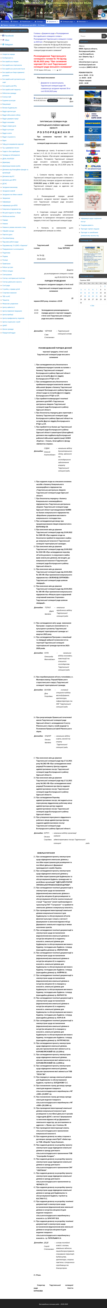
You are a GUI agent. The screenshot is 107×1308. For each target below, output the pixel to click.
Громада (40, 21)
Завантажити (52, 100)
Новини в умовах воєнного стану (14, 227)
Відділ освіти (7, 133)
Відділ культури (8, 129)
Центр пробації (7, 314)
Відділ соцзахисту (9, 137)
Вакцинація (6, 104)
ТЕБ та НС (6, 296)
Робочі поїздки (7, 271)
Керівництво (26, 21)
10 (81, 293)
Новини (15, 21)
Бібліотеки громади (9, 93)
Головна (6, 21)
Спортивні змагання (9, 293)
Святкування (7, 274)
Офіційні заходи (8, 231)
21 (96, 296)
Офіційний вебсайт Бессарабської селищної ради (53, 2)
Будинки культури (8, 100)
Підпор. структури (9, 25)
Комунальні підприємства (11, 209)
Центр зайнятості (8, 307)
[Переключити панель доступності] (103, 15)
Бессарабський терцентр (11, 89)
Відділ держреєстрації (10, 119)
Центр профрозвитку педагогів (13, 318)
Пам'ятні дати (7, 234)
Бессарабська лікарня (10, 61)
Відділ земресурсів (9, 126)
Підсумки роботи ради (10, 242)
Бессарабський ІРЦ (9, 86)
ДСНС (4, 183)
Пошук (42, 25)
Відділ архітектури (9, 111)
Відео (4, 140)
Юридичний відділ (8, 333)
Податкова (6, 253)
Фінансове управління (10, 304)
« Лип (92, 305)
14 (96, 293)
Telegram (8, 44)
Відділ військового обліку (11, 115)
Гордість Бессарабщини (11, 151)
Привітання (6, 264)
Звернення (6, 198)
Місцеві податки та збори (11, 213)
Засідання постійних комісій (12, 194)
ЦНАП (4, 325)
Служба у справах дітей (11, 289)
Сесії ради (6, 285)
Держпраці (6, 162)
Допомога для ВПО (9, 180)
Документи (52, 21)
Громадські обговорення (11, 155)
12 (89, 293)
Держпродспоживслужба (11, 166)
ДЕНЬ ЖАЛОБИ (8, 159)
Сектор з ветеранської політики (13, 278)
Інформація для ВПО (29, 25)
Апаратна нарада (8, 54)
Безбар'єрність (7, 58)
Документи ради (48, 33)
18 (85, 296)
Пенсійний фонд (8, 238)
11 (85, 293)
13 (93, 293)
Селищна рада (68, 21)
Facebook (9, 36)
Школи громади (7, 329)
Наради (5, 220)
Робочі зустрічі (7, 267)
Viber (6, 40)
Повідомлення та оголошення (13, 249)
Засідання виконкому (10, 187)
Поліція (5, 260)
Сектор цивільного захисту (12, 282)
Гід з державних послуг (10, 148)
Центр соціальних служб (11, 322)
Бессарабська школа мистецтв (13, 69)
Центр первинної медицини (12, 311)
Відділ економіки (8, 122)
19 (89, 296)
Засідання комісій (8, 191)
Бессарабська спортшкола (12, 65)
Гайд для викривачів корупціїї (13, 144)
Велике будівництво (9, 108)
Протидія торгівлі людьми (90, 229)
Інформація (6, 202)
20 (93, 296)
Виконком (82, 21)
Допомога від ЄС (8, 176)
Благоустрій (6, 97)
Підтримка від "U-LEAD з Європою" (15, 245)
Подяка (5, 256)
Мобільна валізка (8, 216)
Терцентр (5, 300)
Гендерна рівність (87, 225)
